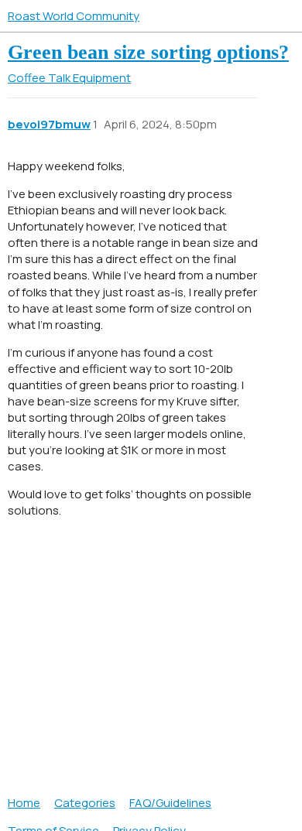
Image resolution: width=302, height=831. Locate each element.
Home (24, 803)
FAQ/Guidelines (170, 803)
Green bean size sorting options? (148, 52)
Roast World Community (73, 16)
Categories (84, 803)
